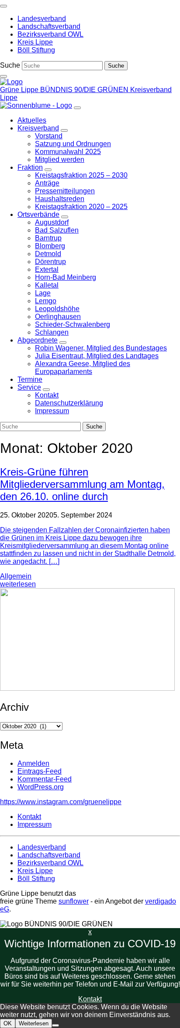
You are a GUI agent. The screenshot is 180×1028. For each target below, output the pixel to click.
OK (7, 1023)
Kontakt (90, 999)
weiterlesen (18, 584)
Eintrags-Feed (39, 771)
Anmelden (33, 763)
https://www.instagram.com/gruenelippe (60, 801)
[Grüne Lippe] (11, 82)
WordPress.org (40, 787)
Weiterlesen (33, 1023)
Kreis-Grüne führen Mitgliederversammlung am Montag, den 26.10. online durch (82, 484)
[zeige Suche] (3, 76)
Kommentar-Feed (44, 779)
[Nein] (55, 1025)
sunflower (74, 901)
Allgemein (15, 576)
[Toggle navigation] (3, 6)
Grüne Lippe (20, 89)
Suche (10, 65)
